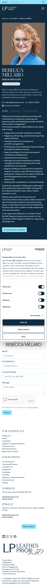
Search (4, 2)
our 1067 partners (16, 260)
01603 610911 (7, 499)
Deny (23, 336)
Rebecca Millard (25, 18)
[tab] (5, 111)
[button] (42, 8)
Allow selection (23, 329)
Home (4, 18)
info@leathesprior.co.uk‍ (10, 497)
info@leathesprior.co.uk (10, 515)
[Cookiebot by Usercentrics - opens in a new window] (34, 249)
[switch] (41, 293)
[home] (9, 8)
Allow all (23, 322)
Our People (13, 18)
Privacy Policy (33, 407)
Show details (35, 315)
